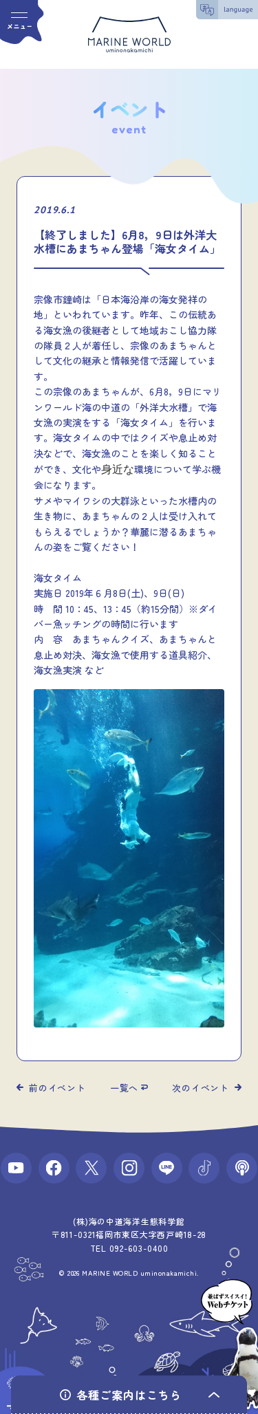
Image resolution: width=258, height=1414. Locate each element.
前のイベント (57, 1087)
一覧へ (124, 1087)
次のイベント (200, 1087)
